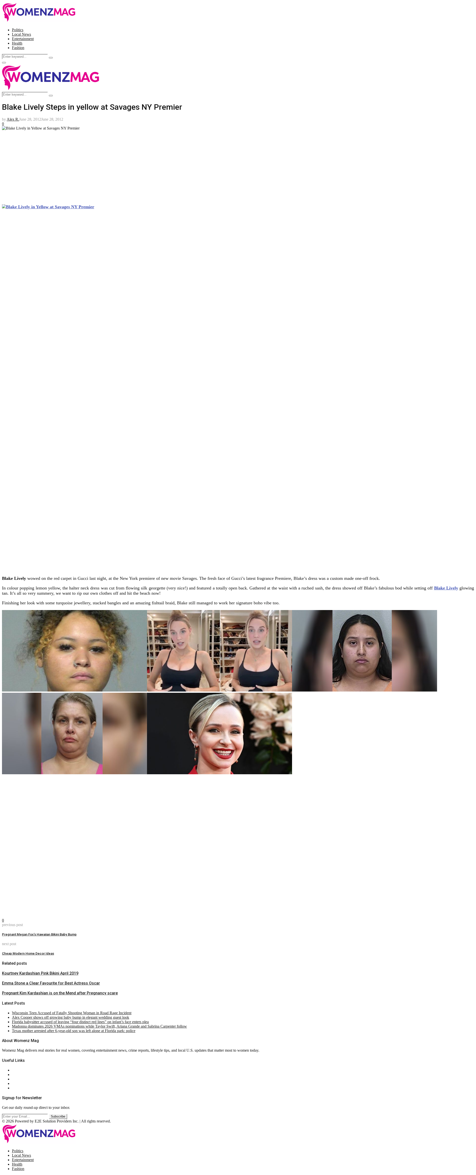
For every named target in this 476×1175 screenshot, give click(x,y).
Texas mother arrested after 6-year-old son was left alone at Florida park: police (73, 1031)
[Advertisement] (150, 165)
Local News (21, 34)
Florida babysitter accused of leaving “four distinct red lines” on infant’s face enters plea (80, 1022)
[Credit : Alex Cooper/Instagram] (219, 690)
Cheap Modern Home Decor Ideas (28, 953)
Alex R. (13, 119)
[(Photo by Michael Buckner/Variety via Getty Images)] (219, 772)
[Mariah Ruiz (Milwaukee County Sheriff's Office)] (74, 690)
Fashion (18, 48)
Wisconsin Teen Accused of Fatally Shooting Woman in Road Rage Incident (71, 1013)
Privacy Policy (23, 1079)
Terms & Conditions (28, 1083)
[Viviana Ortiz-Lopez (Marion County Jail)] (364, 690)
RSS (15, 1088)
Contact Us (21, 1074)
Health (17, 43)
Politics (17, 30)
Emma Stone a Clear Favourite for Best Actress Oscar (51, 983)
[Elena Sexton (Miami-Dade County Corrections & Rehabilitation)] (74, 772)
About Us (19, 1070)
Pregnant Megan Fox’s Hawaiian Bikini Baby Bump (39, 934)
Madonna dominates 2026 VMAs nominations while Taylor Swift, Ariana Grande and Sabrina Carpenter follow (99, 1026)
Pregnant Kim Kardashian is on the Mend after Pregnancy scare (60, 993)
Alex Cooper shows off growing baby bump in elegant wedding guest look (70, 1017)
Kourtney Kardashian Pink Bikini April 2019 (40, 973)
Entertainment (23, 39)
